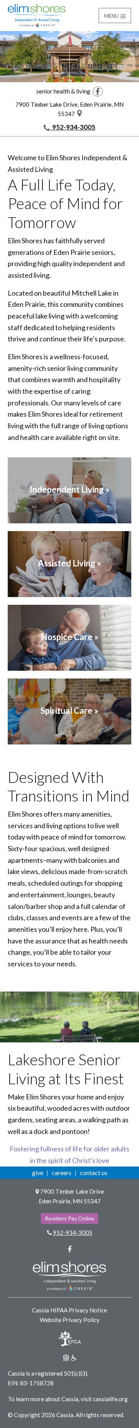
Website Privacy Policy (70, 1319)
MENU (112, 16)
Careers (61, 1172)
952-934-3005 (72, 127)
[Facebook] (98, 91)
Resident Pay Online (69, 1218)
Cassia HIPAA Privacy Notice (69, 1310)
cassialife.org (110, 1398)
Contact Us (93, 1172)
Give (37, 1172)
